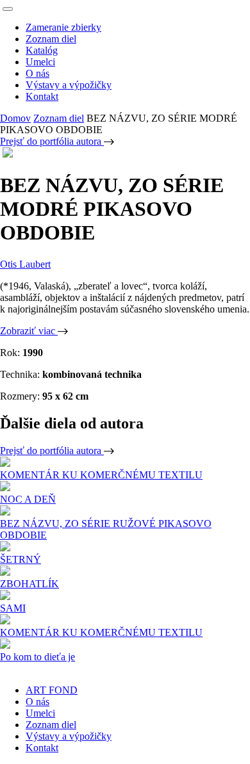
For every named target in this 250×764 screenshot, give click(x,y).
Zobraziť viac (29, 330)
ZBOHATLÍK (29, 583)
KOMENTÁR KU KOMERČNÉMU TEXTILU (101, 474)
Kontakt (42, 96)
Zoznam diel (51, 38)
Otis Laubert (25, 264)
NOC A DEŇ (28, 499)
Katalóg (42, 50)
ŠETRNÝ (20, 559)
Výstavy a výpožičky (69, 84)
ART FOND (52, 690)
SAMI (13, 608)
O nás (37, 73)
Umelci (40, 61)
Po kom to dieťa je (37, 656)
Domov (15, 118)
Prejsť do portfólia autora (52, 141)
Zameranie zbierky (63, 27)
